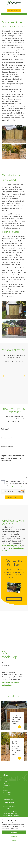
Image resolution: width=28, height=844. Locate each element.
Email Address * (6, 438)
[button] (3, 377)
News (5, 781)
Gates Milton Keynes (9, 806)
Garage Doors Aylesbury (10, 813)
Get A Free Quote (14, 10)
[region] (14, 830)
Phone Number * (7, 447)
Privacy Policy (7, 794)
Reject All (14, 840)
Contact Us (7, 785)
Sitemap (6, 790)
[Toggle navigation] (3, 14)
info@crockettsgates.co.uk (11, 546)
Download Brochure (9, 799)
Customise (14, 836)
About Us (6, 783)
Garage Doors (7, 792)
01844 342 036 (16, 7)
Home (5, 779)
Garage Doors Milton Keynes (11, 815)
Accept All (14, 832)
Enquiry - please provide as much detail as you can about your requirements (12, 458)
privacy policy (17, 486)
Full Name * (5, 429)
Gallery (5, 797)
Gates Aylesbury (8, 808)
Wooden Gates (8, 788)
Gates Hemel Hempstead (10, 811)
